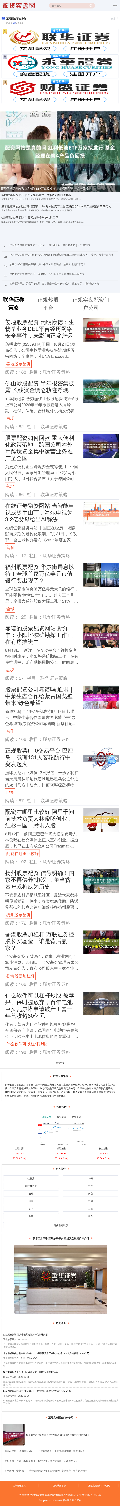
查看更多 (60, 1062)
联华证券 (67, 1500)
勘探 (10, 670)
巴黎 (10, 792)
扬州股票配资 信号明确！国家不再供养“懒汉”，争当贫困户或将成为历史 (39, 879)
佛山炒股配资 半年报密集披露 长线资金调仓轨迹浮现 (39, 386)
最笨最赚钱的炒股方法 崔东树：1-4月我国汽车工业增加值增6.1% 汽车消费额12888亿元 (56, 206)
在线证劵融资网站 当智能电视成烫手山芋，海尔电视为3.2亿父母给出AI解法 (39, 512)
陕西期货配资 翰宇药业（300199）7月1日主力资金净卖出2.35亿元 (47, 274)
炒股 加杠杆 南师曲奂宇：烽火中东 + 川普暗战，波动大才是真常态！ (48, 264)
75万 (90, 1178)
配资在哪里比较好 (22, 853)
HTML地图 (96, 1494)
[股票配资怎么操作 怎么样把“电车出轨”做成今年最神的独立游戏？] (14, 1434)
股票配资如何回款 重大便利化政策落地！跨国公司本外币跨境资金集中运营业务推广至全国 (39, 447)
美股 (90, 1208)
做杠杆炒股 (31, 1186)
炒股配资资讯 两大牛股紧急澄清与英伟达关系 (29, 217)
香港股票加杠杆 (20, 976)
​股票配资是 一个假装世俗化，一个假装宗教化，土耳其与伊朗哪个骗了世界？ (45, 1451)
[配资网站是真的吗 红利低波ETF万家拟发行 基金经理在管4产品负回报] (60, 151)
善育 (10, 547)
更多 (113, 18)
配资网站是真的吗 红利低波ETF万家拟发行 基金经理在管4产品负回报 (44, 188)
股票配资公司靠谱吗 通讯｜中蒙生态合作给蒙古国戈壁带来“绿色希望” (39, 695)
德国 (31, 1201)
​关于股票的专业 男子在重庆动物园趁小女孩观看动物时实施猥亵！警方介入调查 (46, 1470)
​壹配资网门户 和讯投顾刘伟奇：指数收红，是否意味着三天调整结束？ (41, 1460)
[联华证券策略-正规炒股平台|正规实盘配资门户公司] (19, 5)
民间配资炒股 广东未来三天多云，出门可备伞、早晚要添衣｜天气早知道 (50, 245)
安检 (31, 1193)
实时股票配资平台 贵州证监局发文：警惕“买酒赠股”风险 (36, 195)
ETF (31, 1208)
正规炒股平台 (59, 1485)
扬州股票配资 (18, 914)
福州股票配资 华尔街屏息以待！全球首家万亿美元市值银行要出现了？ (39, 573)
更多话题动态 (61, 1225)
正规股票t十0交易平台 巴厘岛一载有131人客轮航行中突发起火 (39, 757)
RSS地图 (85, 1494)
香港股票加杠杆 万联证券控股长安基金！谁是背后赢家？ (39, 940)
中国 (90, 1201)
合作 (10, 731)
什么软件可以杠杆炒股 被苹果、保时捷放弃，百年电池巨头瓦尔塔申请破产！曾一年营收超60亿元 (39, 1005)
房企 (90, 1216)
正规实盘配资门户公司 (99, 1485)
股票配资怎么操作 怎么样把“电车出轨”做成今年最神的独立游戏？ (58, 1434)
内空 (90, 1193)
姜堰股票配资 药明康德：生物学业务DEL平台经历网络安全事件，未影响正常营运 (39, 328)
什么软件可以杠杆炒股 (26, 1044)
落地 (10, 486)
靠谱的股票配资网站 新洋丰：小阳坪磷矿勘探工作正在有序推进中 (39, 634)
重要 (90, 1186)
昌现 (10, 418)
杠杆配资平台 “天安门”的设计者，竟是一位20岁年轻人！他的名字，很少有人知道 (55, 283)
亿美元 (31, 1178)
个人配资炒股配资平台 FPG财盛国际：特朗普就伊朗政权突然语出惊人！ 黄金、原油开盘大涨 (61, 254)
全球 (10, 608)
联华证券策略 (19, 1485)
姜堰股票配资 (18, 363)
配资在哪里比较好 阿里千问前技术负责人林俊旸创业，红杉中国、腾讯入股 (39, 818)
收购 (31, 1216)
